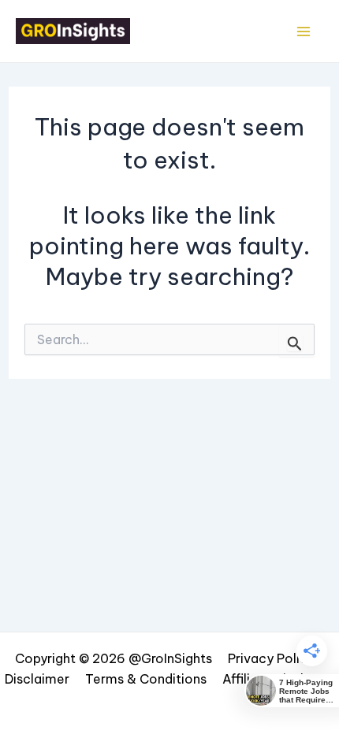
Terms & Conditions (146, 679)
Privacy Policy (271, 658)
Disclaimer (37, 679)
